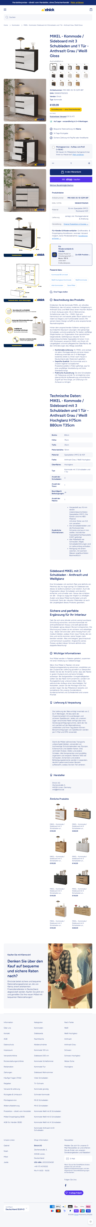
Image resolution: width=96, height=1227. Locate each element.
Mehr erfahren (78, 155)
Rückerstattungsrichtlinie (14, 1061)
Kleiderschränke (40, 1045)
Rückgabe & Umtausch (13, 1094)
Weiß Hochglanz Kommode (61, 280)
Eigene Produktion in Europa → (76, 224)
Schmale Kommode (42, 1094)
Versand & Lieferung (12, 1089)
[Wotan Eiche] (77, 83)
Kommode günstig (41, 1089)
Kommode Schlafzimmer (44, 1061)
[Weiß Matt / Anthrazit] (53, 74)
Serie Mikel (71, 285)
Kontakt (7, 1033)
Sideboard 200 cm (41, 1056)
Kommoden (16, 25)
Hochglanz (68, 1067)
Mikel (6, 1157)
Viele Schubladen (41, 1078)
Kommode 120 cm (41, 1050)
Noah (6, 1151)
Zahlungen (8, 1072)
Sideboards (38, 1033)
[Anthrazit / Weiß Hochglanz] (53, 66)
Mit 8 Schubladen (41, 1100)
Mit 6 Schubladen (41, 1106)
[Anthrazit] (85, 66)
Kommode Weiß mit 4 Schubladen (47, 1122)
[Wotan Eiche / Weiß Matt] (69, 83)
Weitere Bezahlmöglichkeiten (62, 185)
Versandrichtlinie (10, 1056)
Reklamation (8, 1067)
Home (6, 25)
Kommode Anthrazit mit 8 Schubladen (44, 1129)
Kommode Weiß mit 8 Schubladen (47, 1111)
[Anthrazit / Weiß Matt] (69, 66)
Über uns (7, 1028)
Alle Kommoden (57, 285)
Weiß (66, 1028)
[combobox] (48, 17)
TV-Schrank (39, 1083)
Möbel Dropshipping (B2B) (14, 1117)
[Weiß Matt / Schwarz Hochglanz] (61, 74)
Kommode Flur (40, 1067)
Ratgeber (7, 1083)
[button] (91, 9)
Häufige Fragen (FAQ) (12, 1078)
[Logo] (48, 9)
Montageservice (10, 1100)
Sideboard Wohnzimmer (43, 1072)
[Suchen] (6, 17)
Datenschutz (9, 1045)
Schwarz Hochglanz (72, 1056)
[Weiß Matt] (85, 74)
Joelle (6, 1162)
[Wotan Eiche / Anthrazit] (53, 83)
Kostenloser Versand (58, 116)
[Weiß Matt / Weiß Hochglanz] (69, 74)
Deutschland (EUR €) (15, 1209)
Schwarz (67, 1050)
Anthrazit (68, 1039)
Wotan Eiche (69, 1061)
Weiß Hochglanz (70, 1033)
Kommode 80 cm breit (60, 275)
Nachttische (39, 1039)
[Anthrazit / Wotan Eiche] (77, 66)
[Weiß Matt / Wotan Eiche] (77, 74)
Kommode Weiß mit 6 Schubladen (47, 1117)
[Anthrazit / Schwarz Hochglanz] (61, 66)
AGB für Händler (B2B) (13, 1122)
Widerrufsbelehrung (12, 1106)
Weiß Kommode (81, 280)
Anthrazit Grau (70, 1045)
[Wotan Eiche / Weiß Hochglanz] (61, 83)
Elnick (76, 1214)
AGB (5, 1039)
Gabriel (6, 1146)
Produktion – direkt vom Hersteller (17, 1111)
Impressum (8, 1050)
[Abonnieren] (89, 1159)
